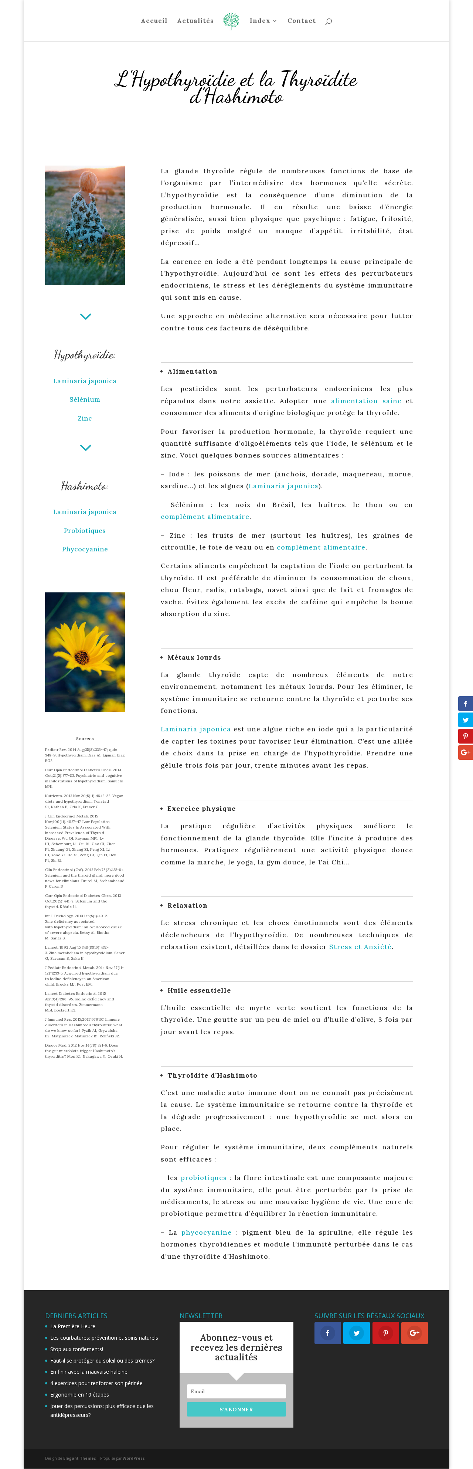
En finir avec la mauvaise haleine (88, 1371)
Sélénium (84, 399)
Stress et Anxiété (360, 946)
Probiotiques (85, 530)
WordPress (134, 1458)
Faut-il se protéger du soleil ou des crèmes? (102, 1360)
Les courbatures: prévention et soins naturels (104, 1337)
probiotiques (204, 1177)
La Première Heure (72, 1326)
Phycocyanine (85, 549)
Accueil (154, 21)
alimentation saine (366, 401)
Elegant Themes (79, 1458)
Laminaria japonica (84, 381)
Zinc (85, 418)
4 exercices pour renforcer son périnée (96, 1383)
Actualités (195, 21)
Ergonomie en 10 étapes (79, 1394)
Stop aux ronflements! (76, 1349)
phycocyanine (206, 1232)
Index (260, 21)
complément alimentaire (205, 516)
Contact (301, 21)
